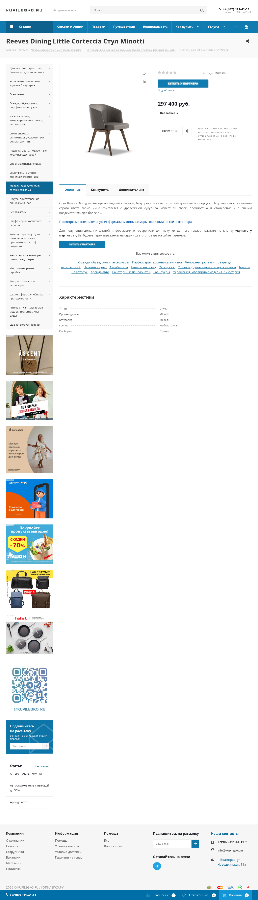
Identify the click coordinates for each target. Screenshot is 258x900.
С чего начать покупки (26, 773)
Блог (107, 840)
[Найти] (202, 10)
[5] (175, 72)
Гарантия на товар (68, 857)
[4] (171, 72)
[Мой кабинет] (246, 27)
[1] (160, 72)
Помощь (61, 840)
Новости (12, 846)
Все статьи (41, 766)
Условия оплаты (67, 846)
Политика (13, 869)
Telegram (157, 866)
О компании (15, 840)
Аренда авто (18, 802)
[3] (167, 72)
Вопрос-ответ (114, 846)
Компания (15, 833)
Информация (66, 833)
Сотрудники (15, 852)
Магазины (13, 863)
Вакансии (13, 857)
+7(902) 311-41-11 (236, 9)
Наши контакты (225, 833)
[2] (163, 72)
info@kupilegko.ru (230, 850)
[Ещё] (235, 27)
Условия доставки (68, 852)
